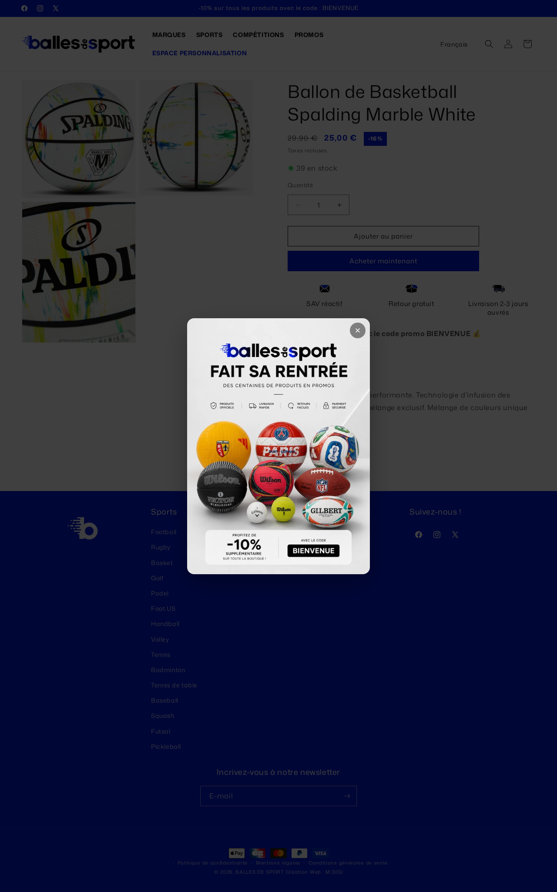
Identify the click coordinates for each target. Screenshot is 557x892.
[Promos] (278, 446)
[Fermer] (358, 330)
